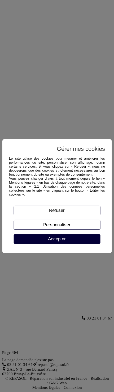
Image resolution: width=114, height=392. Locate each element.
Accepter (57, 238)
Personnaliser (57, 224)
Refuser (57, 210)
